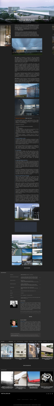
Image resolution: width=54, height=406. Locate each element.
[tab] (10, 341)
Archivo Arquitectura (27, 365)
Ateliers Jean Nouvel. (23, 274)
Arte (15, 341)
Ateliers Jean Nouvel (28, 118)
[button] (2, 354)
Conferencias (31, 341)
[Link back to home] (5, 1)
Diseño (36, 341)
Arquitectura (11, 341)
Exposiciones (40, 341)
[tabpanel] (27, 354)
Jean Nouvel (17, 57)
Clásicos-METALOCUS (20, 341)
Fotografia (45, 341)
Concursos (26, 341)
